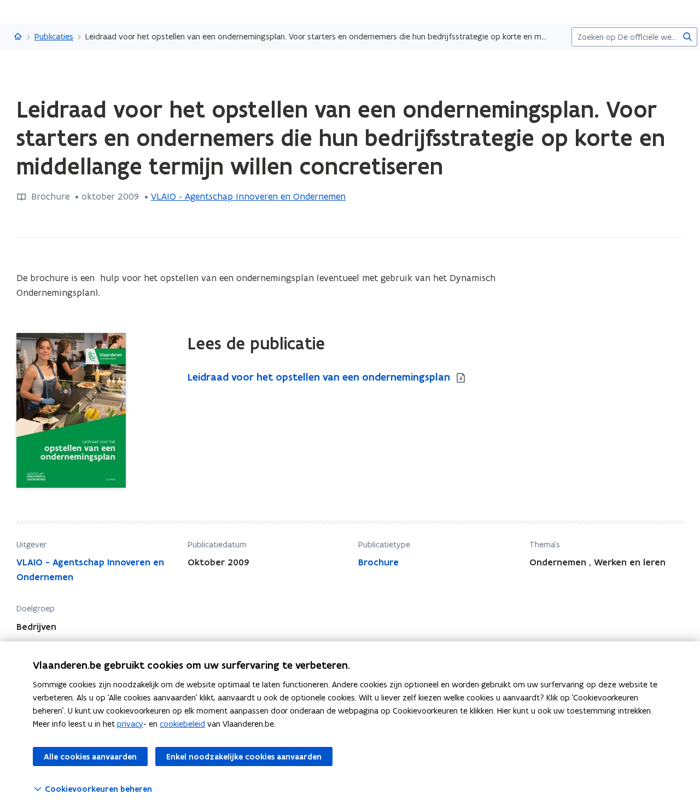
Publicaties (53, 36)
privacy (130, 723)
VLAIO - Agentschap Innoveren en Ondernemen (248, 196)
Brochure (378, 562)
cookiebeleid (182, 723)
